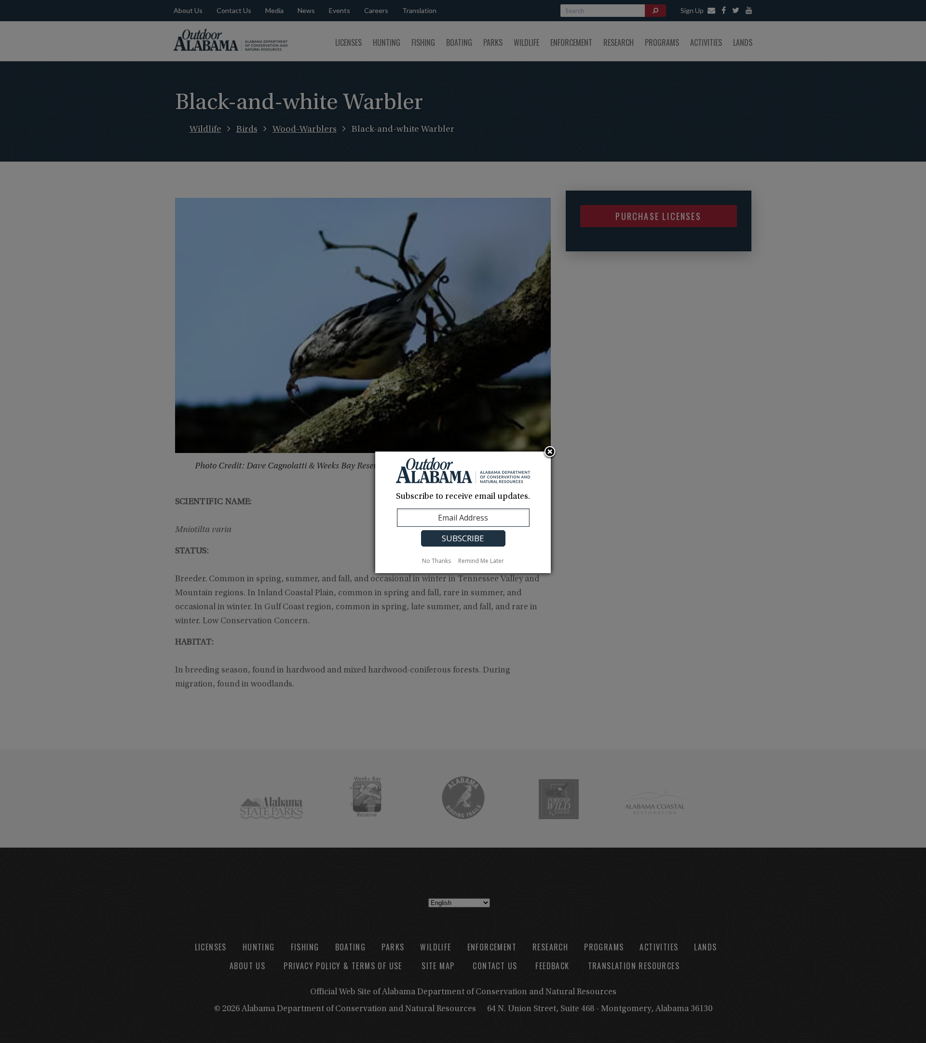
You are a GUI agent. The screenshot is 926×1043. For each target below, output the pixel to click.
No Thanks (436, 561)
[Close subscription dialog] (550, 452)
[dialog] (463, 512)
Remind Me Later (481, 561)
